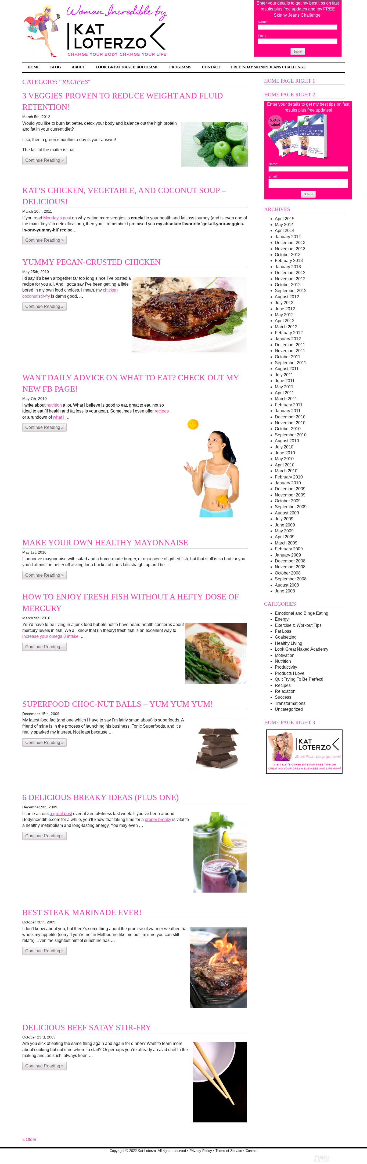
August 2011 (287, 368)
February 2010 (289, 477)
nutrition (54, 405)
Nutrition (283, 661)
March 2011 (286, 398)
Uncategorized (289, 709)
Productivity (286, 667)
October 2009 (288, 501)
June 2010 (285, 453)
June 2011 (285, 380)
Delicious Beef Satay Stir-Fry (86, 1027)
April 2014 (284, 230)
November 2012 (290, 279)
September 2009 (291, 506)
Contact (211, 67)
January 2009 (288, 555)
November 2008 (290, 567)
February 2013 (289, 260)
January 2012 (288, 339)
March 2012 (286, 327)
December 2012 (290, 272)
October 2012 (288, 284)
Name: (263, 22)
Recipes (283, 685)
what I (59, 417)
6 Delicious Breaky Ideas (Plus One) (100, 797)
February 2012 (289, 332)
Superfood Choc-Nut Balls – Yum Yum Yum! (117, 704)
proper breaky (158, 819)
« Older (29, 1139)
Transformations (290, 703)
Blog (55, 67)
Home (33, 67)
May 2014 (284, 224)
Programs (180, 67)
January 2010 (288, 483)
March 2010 (286, 471)
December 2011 (290, 344)
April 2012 (284, 320)
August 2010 (287, 441)
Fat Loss (283, 631)
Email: (262, 36)
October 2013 (288, 254)
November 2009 (290, 495)
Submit (297, 51)
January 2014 (288, 236)
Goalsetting (286, 637)
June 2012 (285, 309)
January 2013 (288, 266)
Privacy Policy (200, 1151)
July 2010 (284, 447)
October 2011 (287, 357)
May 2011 (284, 387)
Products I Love (289, 673)
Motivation (284, 655)
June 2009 (285, 525)
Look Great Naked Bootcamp (127, 67)
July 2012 (284, 302)
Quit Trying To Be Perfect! (299, 679)
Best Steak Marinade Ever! (82, 912)
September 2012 (291, 290)
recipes (162, 411)
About (78, 67)
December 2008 (290, 561)
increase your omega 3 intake (50, 636)
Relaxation (285, 691)
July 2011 (284, 375)
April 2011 (284, 393)
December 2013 (290, 242)
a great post (61, 813)
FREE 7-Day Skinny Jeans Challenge (268, 67)
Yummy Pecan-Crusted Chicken (91, 262)
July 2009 (284, 519)
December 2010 (290, 417)
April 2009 (284, 537)
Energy (282, 619)
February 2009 (289, 549)
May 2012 (284, 314)
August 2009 (287, 513)
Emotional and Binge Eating (301, 613)
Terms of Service (228, 1151)
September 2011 (290, 362)
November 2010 (290, 423)
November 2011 (290, 350)
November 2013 (290, 248)
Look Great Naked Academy (301, 649)
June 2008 (285, 591)
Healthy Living (288, 643)
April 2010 (284, 465)
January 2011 (288, 410)
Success (283, 697)
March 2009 (286, 543)
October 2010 (288, 428)
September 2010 (291, 435)
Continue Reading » (44, 160)
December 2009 (290, 489)
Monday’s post (57, 218)
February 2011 (289, 405)
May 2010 (284, 458)
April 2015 (284, 218)
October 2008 (288, 573)
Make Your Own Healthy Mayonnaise (105, 542)
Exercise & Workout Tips (298, 625)
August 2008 (287, 585)
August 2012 (287, 296)
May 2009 (284, 531)
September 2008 (291, 579)
